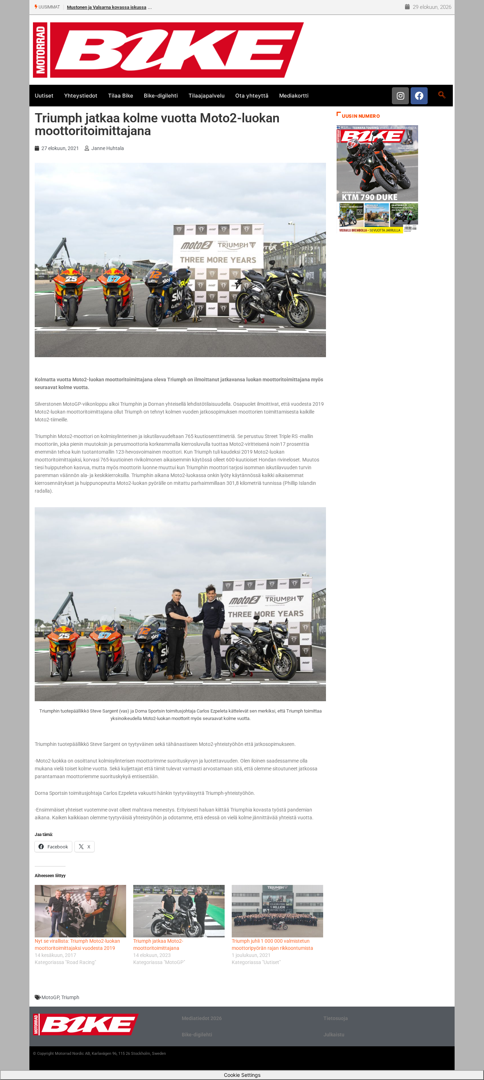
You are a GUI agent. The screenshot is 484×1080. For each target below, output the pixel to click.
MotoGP (50, 997)
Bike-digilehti (161, 95)
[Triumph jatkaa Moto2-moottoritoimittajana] (179, 911)
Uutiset (44, 95)
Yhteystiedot (80, 95)
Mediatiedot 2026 (202, 1018)
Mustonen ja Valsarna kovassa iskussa (106, 7)
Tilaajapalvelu (206, 95)
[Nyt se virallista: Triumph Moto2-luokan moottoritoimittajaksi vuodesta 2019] (80, 911)
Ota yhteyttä (252, 95)
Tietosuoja (335, 1018)
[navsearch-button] (441, 95)
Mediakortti (294, 95)
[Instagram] (400, 95)
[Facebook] (419, 95)
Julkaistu (333, 1034)
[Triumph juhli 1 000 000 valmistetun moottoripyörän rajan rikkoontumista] (277, 911)
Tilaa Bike (120, 95)
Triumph (70, 997)
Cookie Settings (242, 1075)
